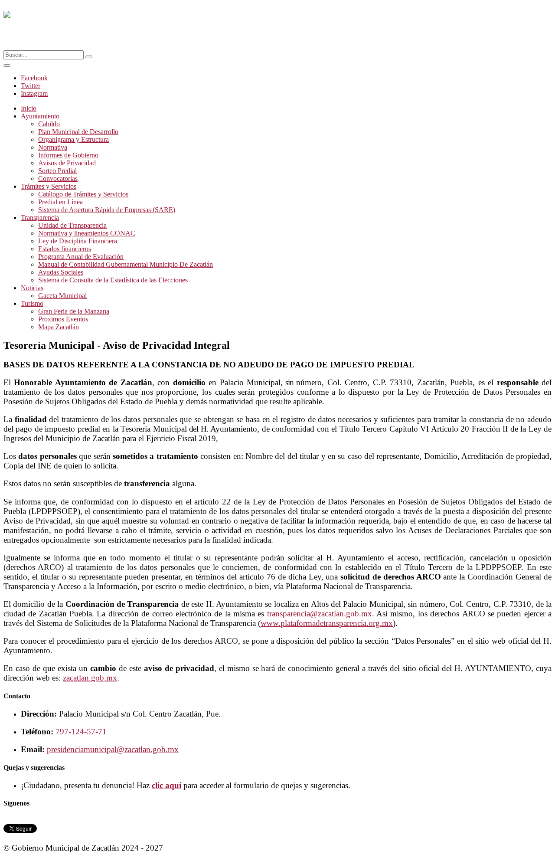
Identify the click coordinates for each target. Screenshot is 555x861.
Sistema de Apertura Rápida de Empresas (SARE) (106, 209)
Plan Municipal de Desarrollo (78, 131)
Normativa (52, 147)
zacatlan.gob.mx (90, 677)
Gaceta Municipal (62, 295)
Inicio (28, 108)
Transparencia (40, 217)
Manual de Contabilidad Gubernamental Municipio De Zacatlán (125, 264)
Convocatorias (58, 178)
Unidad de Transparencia (72, 225)
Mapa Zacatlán (58, 327)
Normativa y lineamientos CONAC (86, 233)
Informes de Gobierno (68, 155)
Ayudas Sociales (60, 272)
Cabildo (49, 124)
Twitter (30, 85)
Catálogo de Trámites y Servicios (83, 194)
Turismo (32, 303)
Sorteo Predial (57, 170)
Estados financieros (64, 248)
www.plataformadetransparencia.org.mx (327, 623)
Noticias (32, 287)
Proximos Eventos (63, 319)
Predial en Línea (60, 202)
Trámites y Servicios (48, 186)
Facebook (34, 78)
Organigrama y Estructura (73, 139)
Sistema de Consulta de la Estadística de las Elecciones (113, 280)
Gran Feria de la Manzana (73, 311)
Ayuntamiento (40, 116)
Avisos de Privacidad (67, 163)
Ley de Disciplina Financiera (77, 241)
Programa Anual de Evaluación (81, 256)
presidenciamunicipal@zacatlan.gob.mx (113, 749)
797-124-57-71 (81, 731)
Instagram (34, 93)
